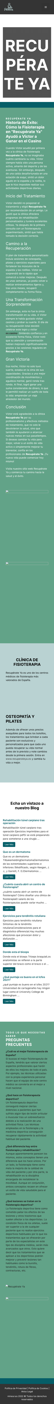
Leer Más (9, 844)
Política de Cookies (38, 1388)
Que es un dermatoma (16, 851)
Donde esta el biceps (16, 951)
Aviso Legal (27, 1391)
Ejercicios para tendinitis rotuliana (24, 915)
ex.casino (11, 333)
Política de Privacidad (16, 1388)
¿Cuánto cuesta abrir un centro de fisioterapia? (24, 886)
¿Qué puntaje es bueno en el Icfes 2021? (24, 978)
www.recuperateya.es (18, 758)
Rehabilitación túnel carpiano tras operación (24, 822)
